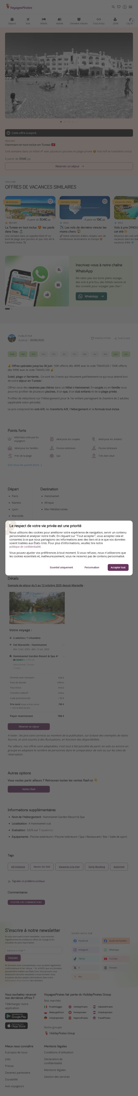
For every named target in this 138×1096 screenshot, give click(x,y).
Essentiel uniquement (61, 567)
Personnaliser (91, 567)
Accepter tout (118, 567)
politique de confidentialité (25, 546)
